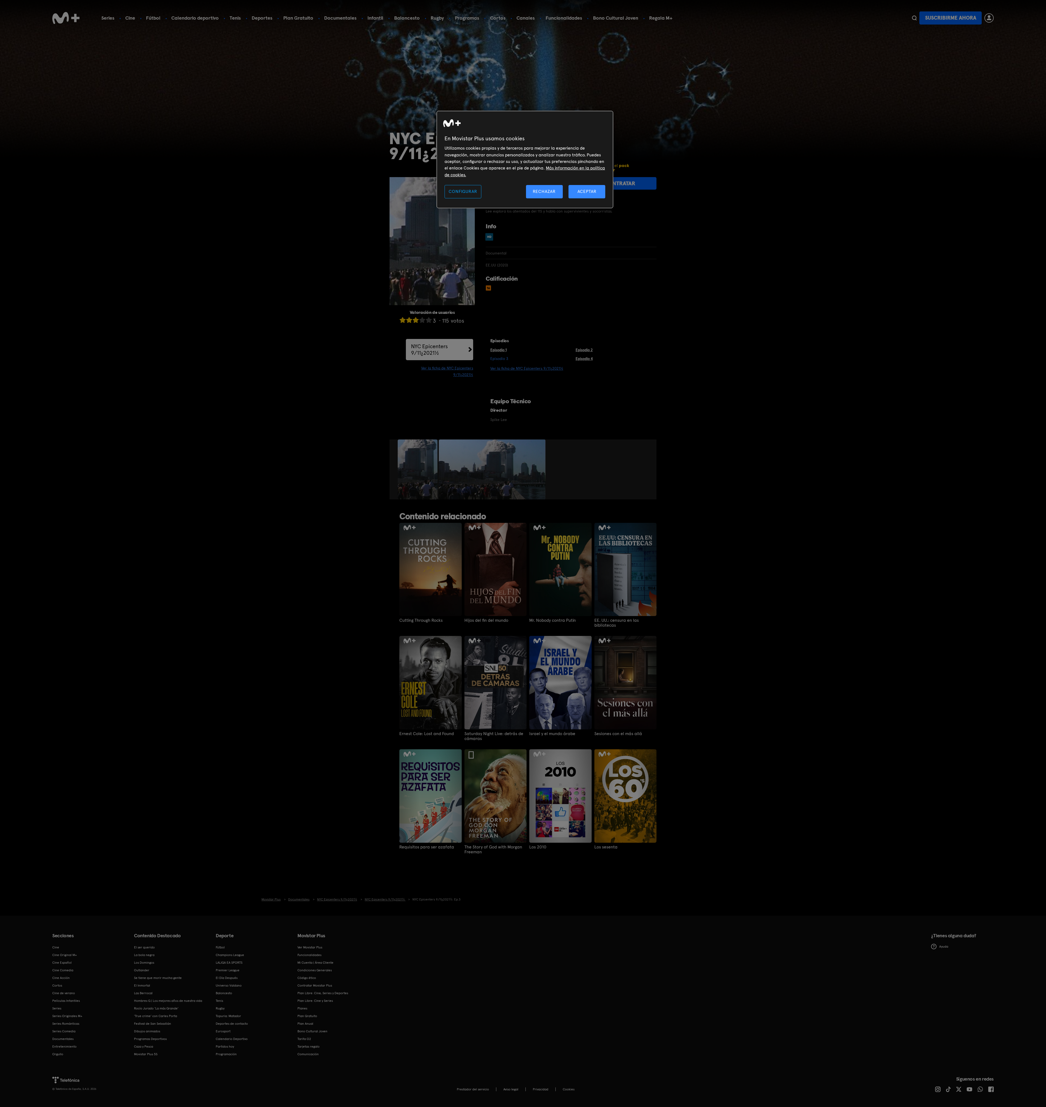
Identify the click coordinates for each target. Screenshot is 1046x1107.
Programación (226, 1054)
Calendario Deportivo (232, 1039)
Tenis (235, 18)
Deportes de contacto (232, 1024)
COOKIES (568, 1089)
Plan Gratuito (298, 18)
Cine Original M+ (64, 955)
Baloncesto (407, 18)
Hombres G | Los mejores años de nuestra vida (168, 1001)
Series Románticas (65, 1024)
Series (107, 18)
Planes (302, 1008)
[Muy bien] (429, 320)
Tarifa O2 (304, 1039)
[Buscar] (914, 18)
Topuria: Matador (228, 1016)
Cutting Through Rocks (421, 620)
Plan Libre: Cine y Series (315, 1001)
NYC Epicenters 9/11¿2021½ (429, 349)
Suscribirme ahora (950, 18)
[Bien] (422, 320)
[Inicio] (66, 18)
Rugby (437, 18)
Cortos (498, 18)
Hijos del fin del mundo (486, 620)
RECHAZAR (544, 191)
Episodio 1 (498, 350)
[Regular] (416, 320)
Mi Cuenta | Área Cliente (315, 963)
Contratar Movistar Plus (314, 985)
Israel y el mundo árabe (552, 733)
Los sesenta (606, 847)
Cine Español (62, 963)
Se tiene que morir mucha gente (158, 978)
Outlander (141, 970)
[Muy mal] (403, 320)
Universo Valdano (229, 985)
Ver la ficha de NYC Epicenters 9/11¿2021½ (526, 368)
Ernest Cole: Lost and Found (426, 733)
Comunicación (308, 1054)
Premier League (227, 970)
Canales (525, 18)
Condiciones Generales (314, 970)
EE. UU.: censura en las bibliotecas (616, 623)
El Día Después (227, 978)
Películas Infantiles (66, 1001)
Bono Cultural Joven (615, 18)
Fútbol (153, 18)
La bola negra (144, 955)
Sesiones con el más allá (618, 733)
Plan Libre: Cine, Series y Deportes (322, 993)
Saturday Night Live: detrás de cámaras (493, 736)
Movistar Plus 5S (145, 1054)
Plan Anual (305, 1024)
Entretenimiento (64, 1046)
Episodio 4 (584, 358)
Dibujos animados (147, 1031)
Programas (467, 18)
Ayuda (943, 946)
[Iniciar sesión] (989, 18)
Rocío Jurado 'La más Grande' (156, 1008)
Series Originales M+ (67, 1016)
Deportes (262, 18)
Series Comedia (63, 1031)
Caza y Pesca (143, 1046)
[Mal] (409, 320)
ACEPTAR (587, 191)
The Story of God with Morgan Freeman (493, 849)
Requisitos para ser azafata (426, 847)
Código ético (306, 978)
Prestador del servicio (473, 1089)
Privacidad (540, 1089)
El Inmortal (142, 985)
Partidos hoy (225, 1046)
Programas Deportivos (150, 1039)
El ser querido (144, 947)
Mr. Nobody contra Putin (552, 620)
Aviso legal (510, 1089)
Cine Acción (61, 978)
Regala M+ (661, 18)
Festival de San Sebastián (152, 1024)
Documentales (340, 18)
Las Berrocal (143, 993)
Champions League (230, 955)
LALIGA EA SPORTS (229, 963)
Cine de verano (63, 993)
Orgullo (57, 1054)
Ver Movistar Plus (309, 947)
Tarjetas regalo (308, 1046)
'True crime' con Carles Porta (155, 1016)
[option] (418, 469)
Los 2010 (537, 847)
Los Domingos (144, 963)
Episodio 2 (584, 350)
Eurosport (223, 1031)
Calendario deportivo (195, 18)
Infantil (375, 18)
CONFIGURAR (463, 191)
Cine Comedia (62, 970)
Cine (130, 18)
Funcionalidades (564, 18)
